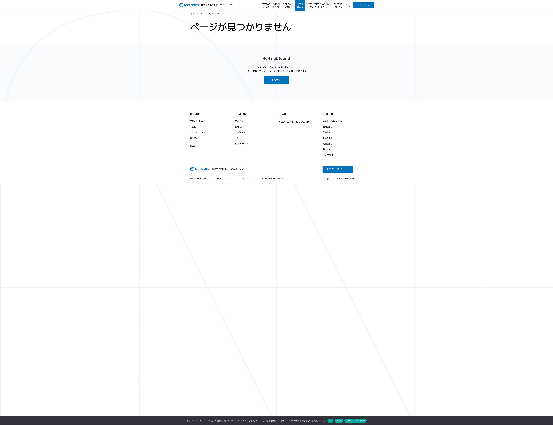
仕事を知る (327, 132)
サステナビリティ (241, 143)
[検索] (348, 5)
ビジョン (237, 137)
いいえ (339, 420)
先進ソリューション (197, 132)
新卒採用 (327, 149)
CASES (194, 146)
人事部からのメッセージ (332, 120)
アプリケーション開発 (198, 120)
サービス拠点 (239, 132)
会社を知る (327, 126)
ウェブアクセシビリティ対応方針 (271, 178)
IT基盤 (193, 126)
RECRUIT (328, 114)
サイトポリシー (245, 178)
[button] (276, 80)
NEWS (282, 114)
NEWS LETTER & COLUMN (294, 121)
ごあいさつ (238, 120)
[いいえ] (549, 420)
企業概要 (238, 126)
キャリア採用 (328, 154)
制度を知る (327, 143)
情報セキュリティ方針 (198, 178)
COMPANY (241, 114)
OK (330, 420)
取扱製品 (194, 137)
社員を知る (327, 137)
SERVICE (195, 114)
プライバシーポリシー (223, 178)
